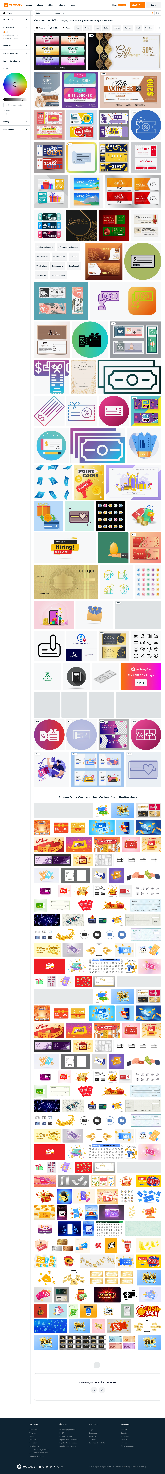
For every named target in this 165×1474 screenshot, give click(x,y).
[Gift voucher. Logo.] (49, 157)
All (7, 32)
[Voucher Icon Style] (146, 734)
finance (117, 28)
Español (124, 1433)
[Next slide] (157, 28)
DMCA (61, 1433)
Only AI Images (12, 35)
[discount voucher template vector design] (114, 734)
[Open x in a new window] (58, 1467)
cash (78, 28)
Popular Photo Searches (68, 1443)
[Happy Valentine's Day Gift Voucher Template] (49, 125)
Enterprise (33, 1439)
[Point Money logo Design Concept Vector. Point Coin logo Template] (81, 646)
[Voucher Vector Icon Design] (146, 125)
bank (138, 28)
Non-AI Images (12, 38)
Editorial (62, 5)
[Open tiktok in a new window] (54, 1467)
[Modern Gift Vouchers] (60, 51)
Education (33, 1443)
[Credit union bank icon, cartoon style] (47, 705)
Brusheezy (33, 1430)
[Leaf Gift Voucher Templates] (61, 301)
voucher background (45, 247)
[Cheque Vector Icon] (142, 261)
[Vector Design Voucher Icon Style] (49, 734)
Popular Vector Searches (68, 1439)
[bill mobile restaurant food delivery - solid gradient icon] (51, 377)
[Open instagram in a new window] (43, 1467)
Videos (50, 5)
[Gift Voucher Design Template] (114, 125)
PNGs (55, 28)
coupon (74, 256)
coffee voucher (59, 256)
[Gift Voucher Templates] (135, 339)
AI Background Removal (38, 1453)
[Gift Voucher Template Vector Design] (146, 411)
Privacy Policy (130, 1467)
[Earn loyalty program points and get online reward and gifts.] (133, 482)
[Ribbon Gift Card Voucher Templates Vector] (145, 547)
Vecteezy (32, 1433)
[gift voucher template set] (133, 191)
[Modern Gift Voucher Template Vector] (81, 125)
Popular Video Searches (68, 1446)
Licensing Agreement (67, 1430)
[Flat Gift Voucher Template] (51, 191)
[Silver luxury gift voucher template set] (138, 615)
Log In (153, 5)
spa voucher (41, 275)
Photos (40, 5)
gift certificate (42, 256)
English (124, 1430)
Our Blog (92, 1439)
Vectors (29, 5)
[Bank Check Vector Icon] (81, 734)
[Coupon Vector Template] (146, 157)
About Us (92, 1436)
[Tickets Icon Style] (114, 411)
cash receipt (74, 266)
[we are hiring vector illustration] (65, 547)
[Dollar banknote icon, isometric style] (105, 676)
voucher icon (42, 266)
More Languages (127, 1446)
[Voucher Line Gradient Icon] (81, 411)
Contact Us (93, 1433)
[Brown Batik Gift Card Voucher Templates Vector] (103, 261)
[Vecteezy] (13, 5)
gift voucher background (68, 247)
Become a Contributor (97, 1443)
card (97, 28)
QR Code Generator (36, 1456)
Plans (114, 5)
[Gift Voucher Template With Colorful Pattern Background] (80, 90)
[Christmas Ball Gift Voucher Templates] (114, 225)
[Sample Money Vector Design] (114, 157)
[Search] (151, 13)
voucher (148, 28)
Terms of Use (119, 1467)
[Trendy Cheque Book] (51, 445)
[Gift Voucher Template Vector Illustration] (146, 225)
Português (125, 1436)
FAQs (91, 1430)
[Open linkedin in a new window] (47, 1467)
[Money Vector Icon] (125, 301)
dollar (106, 28)
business (128, 28)
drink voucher (58, 266)
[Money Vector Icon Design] (129, 377)
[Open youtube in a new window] (61, 1467)
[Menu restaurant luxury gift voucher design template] (124, 51)
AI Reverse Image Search (39, 1449)
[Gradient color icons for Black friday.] (110, 516)
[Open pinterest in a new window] (51, 1467)
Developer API (34, 1446)
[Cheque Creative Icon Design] (81, 157)
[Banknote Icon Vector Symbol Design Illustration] (49, 646)
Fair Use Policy (141, 1467)
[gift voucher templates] (86, 191)
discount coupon (58, 275)
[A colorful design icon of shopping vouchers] (144, 445)
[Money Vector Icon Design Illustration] (97, 445)
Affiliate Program (65, 1436)
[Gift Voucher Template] (114, 646)
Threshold (7, 110)
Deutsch (124, 1439)
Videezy (32, 1436)
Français (124, 1443)
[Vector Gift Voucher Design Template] (130, 90)
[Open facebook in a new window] (40, 1467)
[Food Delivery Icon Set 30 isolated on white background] (148, 582)
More (73, 5)
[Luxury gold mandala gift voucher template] (81, 225)
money (87, 28)
